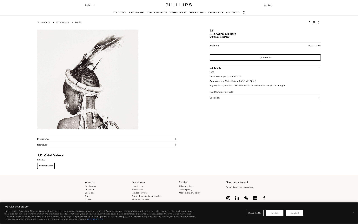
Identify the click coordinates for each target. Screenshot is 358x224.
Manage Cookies (255, 213)
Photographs (43, 22)
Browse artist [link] (46, 165)
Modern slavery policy (189, 193)
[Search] (244, 12)
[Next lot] (319, 22)
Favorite (267, 57)
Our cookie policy (95, 219)
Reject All (275, 213)
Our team (90, 189)
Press (87, 196)
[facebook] (264, 198)
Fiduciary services (140, 199)
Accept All (295, 213)
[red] (255, 198)
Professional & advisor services (147, 196)
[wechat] (246, 198)
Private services (139, 193)
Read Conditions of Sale (221, 92)
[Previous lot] (309, 22)
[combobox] (90, 5)
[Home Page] (179, 5)
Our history (90, 186)
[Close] (353, 213)
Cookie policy (185, 189)
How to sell (137, 189)
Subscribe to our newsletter (239, 187)
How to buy (137, 186)
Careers (88, 199)
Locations (90, 193)
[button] (87, 79)
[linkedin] (237, 198)
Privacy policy (186, 186)
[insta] (228, 198)
